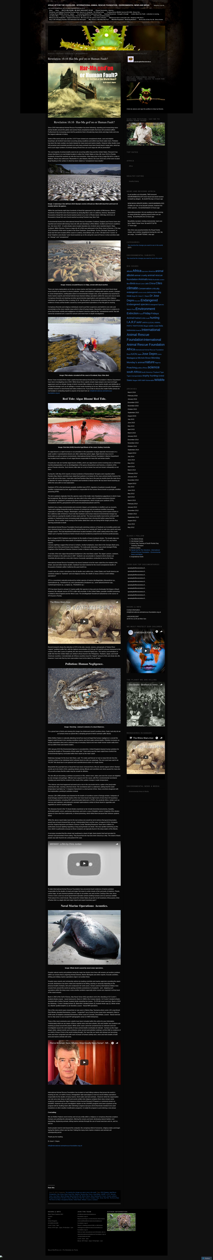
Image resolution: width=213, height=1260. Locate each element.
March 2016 (132, 392)
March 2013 (132, 500)
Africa (137, 271)
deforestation (152, 292)
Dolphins (77, 1194)
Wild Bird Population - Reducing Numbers (124, 19)
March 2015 (132, 433)
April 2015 (131, 429)
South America (146, 372)
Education (137, 301)
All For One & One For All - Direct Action (151, 19)
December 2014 (133, 440)
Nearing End (97, 1196)
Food (141, 314)
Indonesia (131, 330)
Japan (139, 354)
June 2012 (131, 524)
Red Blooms (75, 1198)
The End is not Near (55, 1199)
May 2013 (131, 493)
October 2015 (132, 409)
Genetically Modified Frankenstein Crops (89, 14)
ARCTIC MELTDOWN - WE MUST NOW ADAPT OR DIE (77, 10)
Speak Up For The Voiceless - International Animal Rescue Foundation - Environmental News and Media (98, 5)
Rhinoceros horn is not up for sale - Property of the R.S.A (126, 17)
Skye (97, 1198)
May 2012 (131, 527)
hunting (154, 317)
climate (132, 288)
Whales (84, 1199)
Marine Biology (65, 1196)
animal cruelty (140, 275)
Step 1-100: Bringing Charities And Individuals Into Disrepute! (67, 19)
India (161, 326)
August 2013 (132, 483)
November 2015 (133, 406)
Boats (62, 1194)
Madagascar (132, 358)
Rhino (145, 368)
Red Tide (82, 1198)
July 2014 (131, 456)
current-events (142, 292)
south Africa (134, 371)
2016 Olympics (105, 1192)
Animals (143, 279)
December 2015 (133, 402)
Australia (156, 280)
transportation (137, 376)
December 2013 (133, 480)
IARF (139, 322)
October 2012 (132, 514)
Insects (138, 330)
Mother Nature (86, 1196)
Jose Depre (56, 1196)
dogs (133, 296)
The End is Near (114, 1198)
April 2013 (131, 497)
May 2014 (131, 463)
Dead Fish (71, 1194)
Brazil (66, 1194)
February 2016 (133, 396)
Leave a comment (92, 1199)
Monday (155, 357)
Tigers (129, 376)
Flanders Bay (84, 1194)
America (152, 271)
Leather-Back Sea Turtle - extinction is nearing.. (145, 14)
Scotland (93, 1198)
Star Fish (106, 1198)
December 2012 (133, 510)
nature (150, 362)
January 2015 (132, 436)
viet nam (141, 380)
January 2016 (132, 399)
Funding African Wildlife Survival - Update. (62, 14)
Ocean (104, 1196)
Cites (159, 283)
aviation (162, 279)
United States (77, 1199)
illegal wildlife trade (151, 326)
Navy (92, 1196)
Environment (145, 309)
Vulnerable (150, 380)
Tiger (162, 372)
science (87, 1198)
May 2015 (131, 426)
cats (147, 283)
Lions (159, 354)
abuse (129, 271)
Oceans (109, 1196)
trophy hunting (150, 375)
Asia (58, 1194)
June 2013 (131, 490)
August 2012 (132, 520)
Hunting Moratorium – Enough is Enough (116, 14)
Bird (128, 284)
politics (139, 368)
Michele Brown (144, 358)
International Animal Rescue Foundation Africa (146, 344)
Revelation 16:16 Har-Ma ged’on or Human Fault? (78, 59)
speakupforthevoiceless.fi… (137, 568)
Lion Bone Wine (54, 16)
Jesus (51, 1196)
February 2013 (133, 504)
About (57, 10)
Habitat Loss (139, 318)
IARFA (144, 323)
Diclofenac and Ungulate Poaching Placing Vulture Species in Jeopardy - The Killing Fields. (76, 12)
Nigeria (157, 363)
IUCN (134, 354)
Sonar (101, 1198)
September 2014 (133, 450)
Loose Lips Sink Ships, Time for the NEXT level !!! (76, 16)
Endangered (149, 300)
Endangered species (138, 304)
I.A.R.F (108, 1194)
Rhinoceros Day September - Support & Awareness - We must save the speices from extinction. (78, 17)
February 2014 (133, 473)
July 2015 (131, 419)
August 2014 (132, 453)
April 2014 (131, 467)
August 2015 (132, 416)
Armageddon (53, 1194)
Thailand (156, 372)
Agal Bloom (113, 1192)
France (91, 1194)
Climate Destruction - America (105, 10)
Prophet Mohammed (55, 1198)
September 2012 (133, 517)
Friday (147, 313)
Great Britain (96, 1194)
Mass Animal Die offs (75, 1196)
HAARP (103, 1194)
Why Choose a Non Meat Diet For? (99, 19)
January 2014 (132, 477)
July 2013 (131, 487)
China (152, 283)
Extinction (132, 313)
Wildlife (159, 380)
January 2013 (132, 507)
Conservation (144, 288)
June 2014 (131, 460)
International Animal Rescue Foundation (143, 335)
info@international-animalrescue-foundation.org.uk (65, 1146)
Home (51, 10)
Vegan (135, 380)
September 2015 (133, 412)
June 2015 (131, 423)
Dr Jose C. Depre (142, 296)
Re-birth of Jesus (66, 1198)
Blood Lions (140, 284)
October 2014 (132, 446)
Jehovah (113, 1194)
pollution (114, 1196)
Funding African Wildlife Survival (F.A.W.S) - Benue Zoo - (123, 12)
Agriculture (145, 271)
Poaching (132, 367)
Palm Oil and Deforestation (102, 16)
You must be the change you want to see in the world (81, 1192)
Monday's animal (136, 362)
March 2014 (132, 470)
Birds (133, 283)
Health (148, 318)
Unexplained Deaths (67, 1199)
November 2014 (133, 443)
